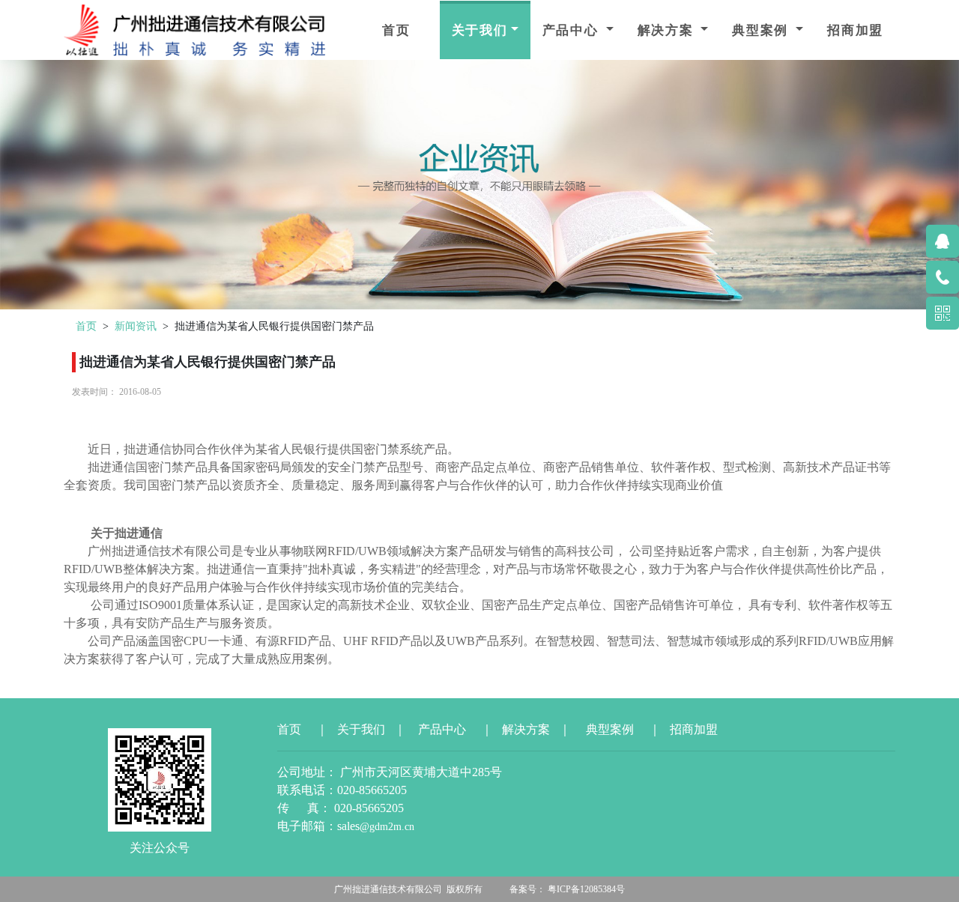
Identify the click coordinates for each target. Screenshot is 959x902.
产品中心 (572, 30)
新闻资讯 (136, 326)
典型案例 (762, 30)
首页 (397, 30)
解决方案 (668, 30)
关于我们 (480, 30)
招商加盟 (855, 30)
